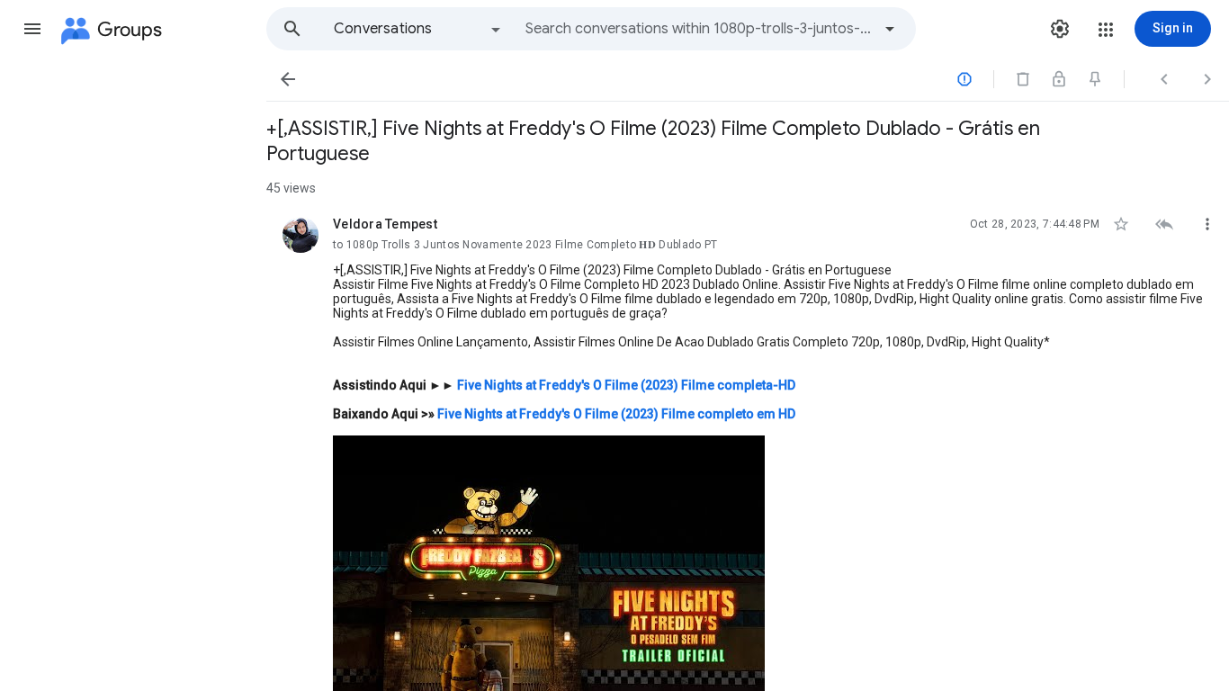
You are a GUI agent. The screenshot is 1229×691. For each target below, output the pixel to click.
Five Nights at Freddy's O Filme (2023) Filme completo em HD (616, 414)
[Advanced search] (890, 28)
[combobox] (698, 28)
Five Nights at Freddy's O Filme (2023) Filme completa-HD (626, 385)
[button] (32, 28)
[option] (418, 28)
